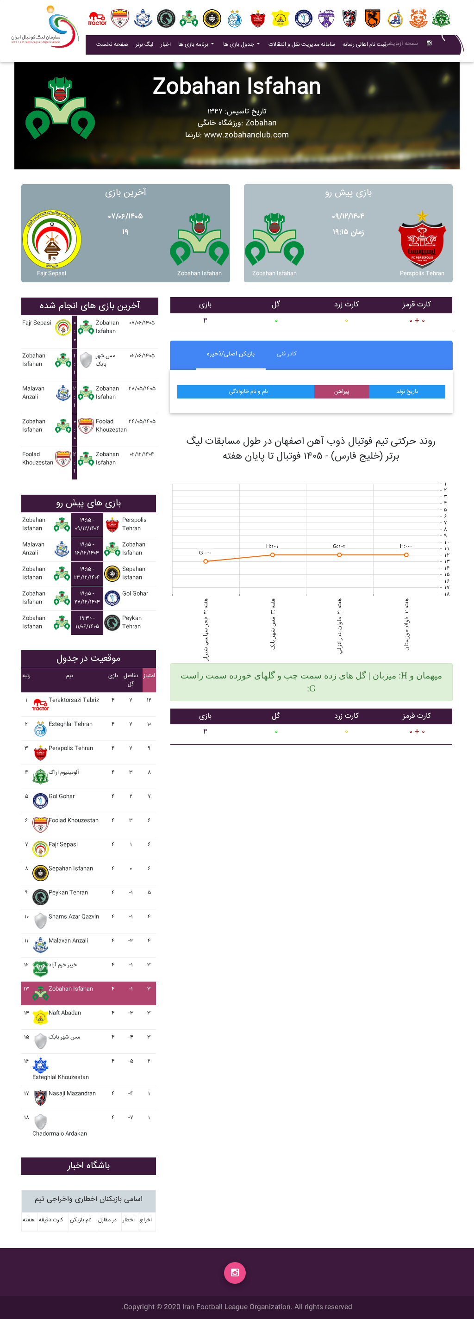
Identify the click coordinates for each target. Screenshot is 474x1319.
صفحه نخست (112, 44)
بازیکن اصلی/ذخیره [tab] (231, 354)
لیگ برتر (144, 44)
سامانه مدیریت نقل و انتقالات (303, 44)
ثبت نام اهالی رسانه (366, 44)
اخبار (168, 44)
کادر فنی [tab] (287, 354)
